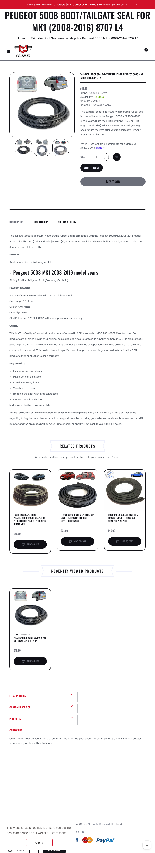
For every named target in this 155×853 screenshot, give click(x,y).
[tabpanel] (77, 330)
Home (21, 38)
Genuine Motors (98, 92)
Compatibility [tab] (41, 222)
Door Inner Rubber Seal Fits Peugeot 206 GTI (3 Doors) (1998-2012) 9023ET (123, 517)
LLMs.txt (117, 824)
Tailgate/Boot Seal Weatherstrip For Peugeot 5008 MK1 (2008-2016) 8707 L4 (30, 637)
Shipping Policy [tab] (67, 222)
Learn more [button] (58, 832)
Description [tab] (16, 222)
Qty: (82, 157)
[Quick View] (14, 489)
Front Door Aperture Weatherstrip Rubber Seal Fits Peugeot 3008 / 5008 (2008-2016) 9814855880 (30, 519)
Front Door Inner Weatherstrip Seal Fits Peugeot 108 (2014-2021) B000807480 (77, 517)
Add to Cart (91, 168)
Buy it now (113, 181)
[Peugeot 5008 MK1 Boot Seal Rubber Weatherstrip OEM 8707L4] (23, 147)
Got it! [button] (39, 842)
